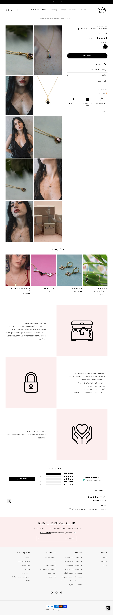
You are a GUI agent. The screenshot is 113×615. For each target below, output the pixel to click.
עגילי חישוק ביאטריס (101, 288)
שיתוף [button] (103, 111)
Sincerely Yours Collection (73, 557)
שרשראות (64, 19)
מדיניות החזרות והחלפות (48, 569)
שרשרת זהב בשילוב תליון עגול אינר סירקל (19, 289)
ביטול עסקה (52, 577)
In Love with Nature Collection (71, 581)
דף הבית (71, 19)
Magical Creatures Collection (72, 577)
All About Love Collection (73, 573)
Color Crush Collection (74, 565)
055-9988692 (25, 573)
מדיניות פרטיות (51, 565)
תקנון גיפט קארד (50, 573)
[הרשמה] (39, 538)
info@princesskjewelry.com (20, 577)
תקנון (54, 561)
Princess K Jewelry (53, 610)
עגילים (105, 557)
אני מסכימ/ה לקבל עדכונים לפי (56, 533)
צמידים (105, 565)
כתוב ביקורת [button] (22, 479)
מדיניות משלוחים (50, 557)
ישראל (28, 581)
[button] (83, 10)
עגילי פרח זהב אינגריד (75, 288)
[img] (94, 497)
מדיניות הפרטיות (45, 533)
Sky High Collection (75, 585)
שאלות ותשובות (25, 565)
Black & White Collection (73, 569)
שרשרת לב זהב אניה (50, 288)
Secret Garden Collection (73, 561)
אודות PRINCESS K (24, 561)
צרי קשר (27, 557)
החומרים (27, 569)
